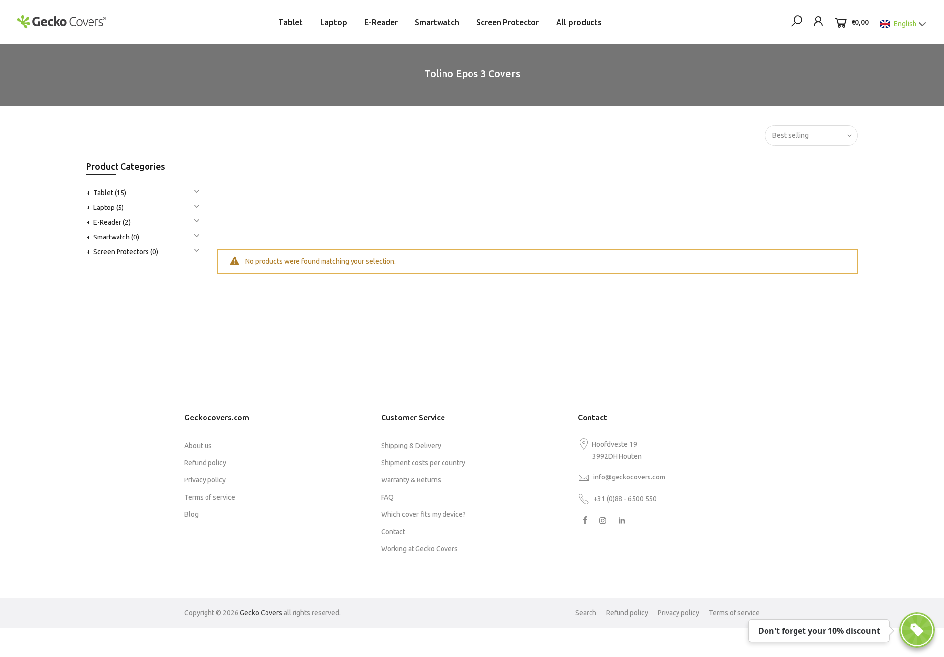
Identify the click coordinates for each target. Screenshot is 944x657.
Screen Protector (507, 22)
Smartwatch (437, 22)
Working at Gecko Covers (419, 549)
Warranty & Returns (411, 480)
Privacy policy (205, 480)
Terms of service (209, 497)
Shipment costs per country (423, 463)
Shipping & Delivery (411, 445)
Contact (393, 532)
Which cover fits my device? (423, 514)
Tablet (290, 22)
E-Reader (381, 22)
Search (585, 613)
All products (579, 22)
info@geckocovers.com (629, 477)
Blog (191, 514)
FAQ (387, 497)
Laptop (333, 22)
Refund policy (205, 463)
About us (198, 445)
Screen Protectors (125, 252)
